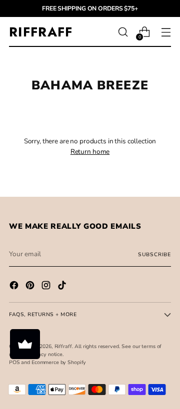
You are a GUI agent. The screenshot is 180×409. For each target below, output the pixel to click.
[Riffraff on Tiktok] (63, 286)
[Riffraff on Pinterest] (31, 286)
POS (14, 362)
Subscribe (154, 254)
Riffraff (63, 346)
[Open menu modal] (166, 32)
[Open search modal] (122, 32)
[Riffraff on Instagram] (47, 286)
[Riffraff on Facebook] (15, 286)
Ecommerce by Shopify (59, 362)
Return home (90, 151)
